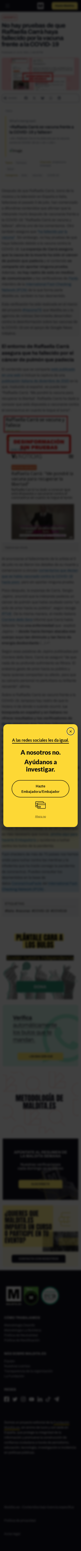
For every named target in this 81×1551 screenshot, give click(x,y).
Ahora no (40, 816)
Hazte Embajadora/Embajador (40, 789)
